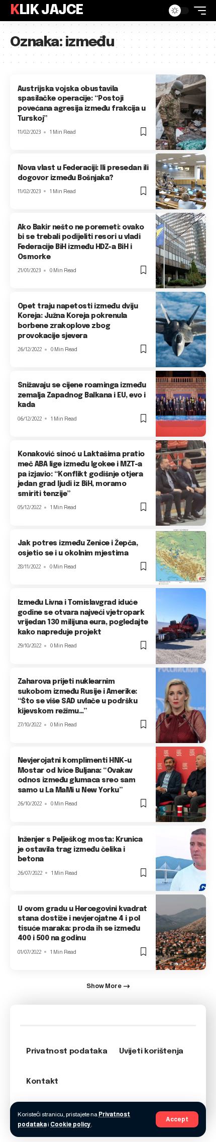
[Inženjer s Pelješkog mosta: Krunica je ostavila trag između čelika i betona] (181, 858)
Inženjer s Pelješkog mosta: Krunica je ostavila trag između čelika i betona (80, 849)
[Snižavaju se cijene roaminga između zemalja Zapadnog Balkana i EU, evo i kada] (181, 403)
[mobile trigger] (197, 11)
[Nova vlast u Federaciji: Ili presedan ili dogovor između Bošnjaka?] (181, 181)
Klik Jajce (46, 10)
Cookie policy (70, 1124)
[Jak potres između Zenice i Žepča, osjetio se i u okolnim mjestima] (181, 557)
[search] (153, 11)
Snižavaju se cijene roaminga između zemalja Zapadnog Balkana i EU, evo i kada (82, 395)
